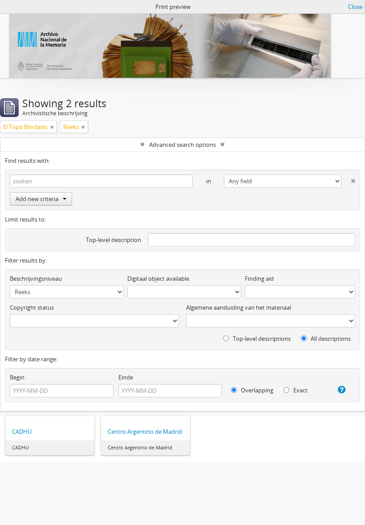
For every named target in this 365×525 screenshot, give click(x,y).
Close (355, 7)
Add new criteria (37, 199)
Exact (300, 390)
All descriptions (330, 339)
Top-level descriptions (261, 339)
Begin (17, 377)
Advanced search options (182, 145)
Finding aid (259, 279)
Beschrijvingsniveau (36, 279)
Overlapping (256, 390)
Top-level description (113, 240)
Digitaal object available (158, 279)
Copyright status (32, 307)
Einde (125, 377)
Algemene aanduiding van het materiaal (238, 307)
